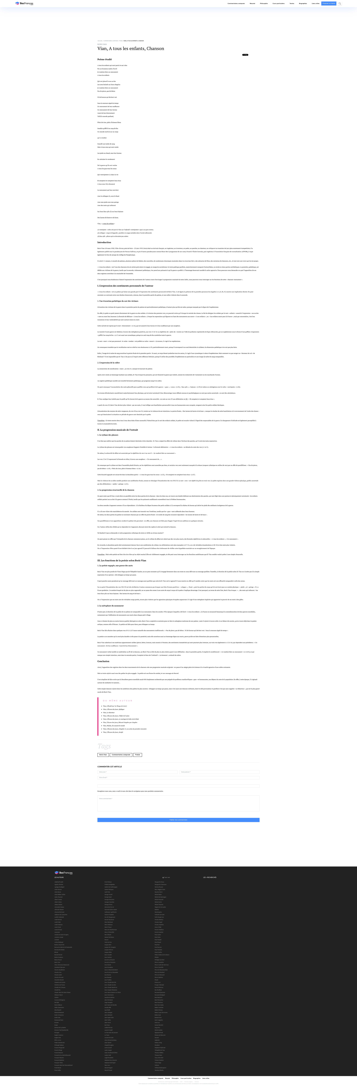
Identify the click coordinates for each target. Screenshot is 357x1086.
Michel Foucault (159, 899)
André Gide (57, 922)
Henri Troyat (108, 927)
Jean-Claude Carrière (110, 985)
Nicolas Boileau (159, 919)
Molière (157, 909)
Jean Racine (108, 975)
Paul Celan (158, 937)
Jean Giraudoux (109, 967)
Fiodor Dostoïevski (59, 1042)
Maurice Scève (159, 892)
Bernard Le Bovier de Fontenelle (63, 947)
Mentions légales (188, 1081)
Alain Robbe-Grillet (59, 894)
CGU (181, 1081)
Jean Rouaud (108, 977)
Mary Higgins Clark (160, 889)
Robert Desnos (159, 1010)
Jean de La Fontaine (110, 962)
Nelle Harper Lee (159, 917)
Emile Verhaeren (59, 1015)
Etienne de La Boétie (60, 1027)
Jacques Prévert (109, 950)
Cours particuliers (279, 3)
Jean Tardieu (108, 980)
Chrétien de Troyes (59, 985)
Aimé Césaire (58, 889)
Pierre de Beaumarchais (161, 970)
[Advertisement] (86, 22)
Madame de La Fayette (111, 1060)
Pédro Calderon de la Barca (162, 955)
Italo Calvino (108, 942)
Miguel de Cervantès (160, 907)
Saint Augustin (159, 1020)
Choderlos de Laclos (59, 982)
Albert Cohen (58, 902)
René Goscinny (159, 1002)
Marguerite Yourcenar (161, 884)
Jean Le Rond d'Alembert (111, 970)
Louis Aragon (108, 1050)
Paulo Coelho (158, 952)
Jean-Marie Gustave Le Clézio (113, 992)
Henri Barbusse (109, 922)
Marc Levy (107, 1065)
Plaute (156, 980)
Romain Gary (158, 1017)
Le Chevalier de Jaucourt (111, 1032)
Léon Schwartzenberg (110, 1040)
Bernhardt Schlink (59, 950)
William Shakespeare (160, 1068)
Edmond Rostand (59, 1012)
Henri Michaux (109, 924)
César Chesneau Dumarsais (61, 965)
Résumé (252, 3)
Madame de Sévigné (110, 1063)
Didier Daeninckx (59, 1007)
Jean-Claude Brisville (110, 982)
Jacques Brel (108, 945)
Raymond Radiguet (160, 995)
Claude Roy (57, 990)
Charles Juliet (58, 975)
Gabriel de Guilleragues (111, 887)
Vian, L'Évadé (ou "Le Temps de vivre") (115, 706)
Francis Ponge (58, 1050)
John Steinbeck (109, 1000)
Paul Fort (157, 945)
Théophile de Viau (160, 1050)
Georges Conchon (109, 902)
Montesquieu (158, 912)
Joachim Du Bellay (109, 997)
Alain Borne (57, 892)
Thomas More (158, 1055)
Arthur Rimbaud (58, 942)
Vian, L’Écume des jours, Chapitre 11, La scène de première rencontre (125, 729)
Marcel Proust (108, 1070)
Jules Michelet (108, 1015)
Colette (56, 997)
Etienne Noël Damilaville (61, 1030)
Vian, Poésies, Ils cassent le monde (114, 726)
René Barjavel (158, 997)
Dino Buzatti (57, 1010)
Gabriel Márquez (109, 889)
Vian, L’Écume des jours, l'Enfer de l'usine (116, 716)
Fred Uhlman (108, 882)
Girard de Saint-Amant (111, 909)
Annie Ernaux (58, 929)
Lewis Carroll (108, 1047)
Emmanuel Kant (58, 1020)
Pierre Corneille (159, 967)
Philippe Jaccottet (159, 960)
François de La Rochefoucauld (62, 1055)
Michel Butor (158, 894)
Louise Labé (108, 1055)
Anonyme (57, 932)
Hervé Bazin (108, 934)
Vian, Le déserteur (109, 713)
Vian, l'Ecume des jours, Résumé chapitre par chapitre (120, 722)
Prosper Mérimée (159, 985)
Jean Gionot (108, 965)
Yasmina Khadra (159, 1070)
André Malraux (58, 924)
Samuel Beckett (159, 1025)
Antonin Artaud (58, 937)
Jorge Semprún (108, 1002)
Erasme (56, 1022)
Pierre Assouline (159, 962)
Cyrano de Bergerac (59, 1000)
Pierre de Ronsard (159, 975)
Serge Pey (157, 1027)
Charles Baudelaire (59, 970)
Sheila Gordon (158, 1030)
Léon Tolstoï (108, 1042)
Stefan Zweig (158, 1042)
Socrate (157, 1037)
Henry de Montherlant (111, 929)
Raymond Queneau (160, 992)
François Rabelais (59, 1060)
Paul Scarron (158, 947)
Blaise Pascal (58, 960)
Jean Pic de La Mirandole (111, 972)
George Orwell (108, 894)
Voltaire (157, 1065)
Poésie (121, 40)
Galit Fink (107, 892)
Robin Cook (158, 1015)
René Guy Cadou (159, 1005)
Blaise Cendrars (58, 957)
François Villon (58, 1063)
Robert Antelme (159, 1007)
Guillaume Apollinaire (111, 912)
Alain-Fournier (58, 897)
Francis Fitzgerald (59, 1047)
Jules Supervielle (109, 1017)
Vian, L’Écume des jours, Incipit (113, 732)
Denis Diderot (58, 1005)
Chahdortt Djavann (59, 967)
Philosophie (264, 3)
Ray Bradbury (158, 990)
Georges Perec (108, 904)
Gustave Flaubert (109, 914)
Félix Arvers (57, 1040)
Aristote (56, 939)
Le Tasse (107, 1035)
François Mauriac (59, 1057)
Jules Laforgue (108, 1012)
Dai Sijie (56, 1002)
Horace (106, 939)
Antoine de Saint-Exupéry (61, 934)
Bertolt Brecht (58, 955)
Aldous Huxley (58, 904)
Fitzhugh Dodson (59, 1045)
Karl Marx (107, 1025)
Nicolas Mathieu (159, 924)
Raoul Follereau (159, 987)
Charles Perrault (58, 977)
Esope (56, 1025)
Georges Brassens (109, 899)
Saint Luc (157, 1022)
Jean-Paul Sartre (109, 995)
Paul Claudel (158, 939)
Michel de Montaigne (160, 897)
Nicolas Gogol (158, 922)
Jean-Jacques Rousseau (111, 990)
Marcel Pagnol (108, 1068)
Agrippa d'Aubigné (59, 887)
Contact (197, 1081)
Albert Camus (58, 899)
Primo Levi (158, 982)
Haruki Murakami (109, 919)
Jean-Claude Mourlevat (111, 987)
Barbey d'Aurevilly (59, 945)
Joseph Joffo (108, 1007)
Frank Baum (57, 1068)
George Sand (108, 897)
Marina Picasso (159, 887)
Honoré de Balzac (109, 937)
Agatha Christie (58, 884)
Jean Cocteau (108, 957)
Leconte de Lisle (109, 1037)
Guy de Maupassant (110, 917)
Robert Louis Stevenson (161, 1012)
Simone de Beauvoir (160, 1035)
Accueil (100, 40)
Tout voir (167, 877)
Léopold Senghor (109, 1045)
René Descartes (159, 1000)
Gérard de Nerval (109, 907)
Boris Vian (103, 755)
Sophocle (157, 1040)
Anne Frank (57, 927)
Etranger (56, 1032)
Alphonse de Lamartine (60, 914)
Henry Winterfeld (109, 932)
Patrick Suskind (159, 932)
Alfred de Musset (59, 909)
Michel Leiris (158, 902)
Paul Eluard (158, 942)
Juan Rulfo (107, 1010)
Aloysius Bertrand (59, 912)
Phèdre (157, 957)
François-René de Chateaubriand (63, 1065)
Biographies (303, 3)
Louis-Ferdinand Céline (111, 1052)
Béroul (56, 952)
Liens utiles (315, 3)
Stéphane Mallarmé (160, 1047)
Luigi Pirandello (109, 1057)
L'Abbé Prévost (108, 1027)
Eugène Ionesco (58, 1035)
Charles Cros (57, 972)
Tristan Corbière (159, 1060)
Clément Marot (58, 995)
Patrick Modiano (159, 929)
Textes (292, 3)
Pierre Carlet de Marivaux (162, 965)
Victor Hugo (158, 1063)
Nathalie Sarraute (159, 914)
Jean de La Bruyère (110, 960)
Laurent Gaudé (109, 1030)
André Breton (58, 919)
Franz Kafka (57, 1070)
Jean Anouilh (108, 955)
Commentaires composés (236, 3)
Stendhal (157, 1045)
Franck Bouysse (58, 1052)
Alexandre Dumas (59, 907)
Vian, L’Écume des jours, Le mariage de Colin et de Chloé (121, 719)
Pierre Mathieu (159, 977)
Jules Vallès (108, 1020)
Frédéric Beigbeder (110, 884)
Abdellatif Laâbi (58, 882)
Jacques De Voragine (110, 947)
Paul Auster (158, 934)
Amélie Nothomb (59, 917)
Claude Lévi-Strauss (59, 987)
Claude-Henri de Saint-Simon (62, 992)
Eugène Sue (57, 1037)
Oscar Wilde (158, 927)
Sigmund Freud (159, 1032)
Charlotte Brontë (59, 980)
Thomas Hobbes (159, 1052)
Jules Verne (108, 1022)
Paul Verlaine (158, 950)
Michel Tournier (159, 904)
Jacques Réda (108, 952)
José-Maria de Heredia (111, 1005)
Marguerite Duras (159, 882)
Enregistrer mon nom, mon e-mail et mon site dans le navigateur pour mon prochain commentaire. (130, 791)
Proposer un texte (329, 3)
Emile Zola (57, 1017)
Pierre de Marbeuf (159, 972)
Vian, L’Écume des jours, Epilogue (113, 709)
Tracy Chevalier (159, 1057)
